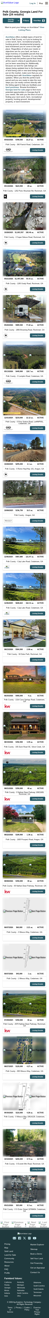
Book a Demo (36, 1254)
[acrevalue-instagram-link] (29, 1238)
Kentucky (20, 1282)
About (6, 1266)
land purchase (12, 87)
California (8, 1282)
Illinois (6, 1290)
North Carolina (22, 1293)
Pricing (7, 1244)
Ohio (19, 1296)
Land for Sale (10, 1255)
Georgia (7, 1288)
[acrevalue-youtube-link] (34, 1238)
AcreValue (10, 37)
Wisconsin (37, 1296)
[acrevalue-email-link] (14, 1238)
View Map (37, 21)
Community (9, 1258)
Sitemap (33, 1249)
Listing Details (37, 150)
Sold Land (8, 1251)
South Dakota (38, 1289)
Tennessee (37, 1292)
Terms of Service (10, 1310)
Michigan (20, 1285)
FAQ (6, 1269)
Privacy (19, 1308)
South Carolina (39, 1286)
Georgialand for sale (15, 90)
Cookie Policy (27, 1309)
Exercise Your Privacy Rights (37, 1311)
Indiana (7, 1293)
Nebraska (20, 1290)
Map (41, 3)
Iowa (6, 1296)
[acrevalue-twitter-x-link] (24, 1238)
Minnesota (21, 1288)
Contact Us (35, 1272)
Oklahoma (37, 1283)
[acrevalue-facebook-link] (19, 1238)
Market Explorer (37, 1244)
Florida (7, 1285)
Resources (9, 1262)
